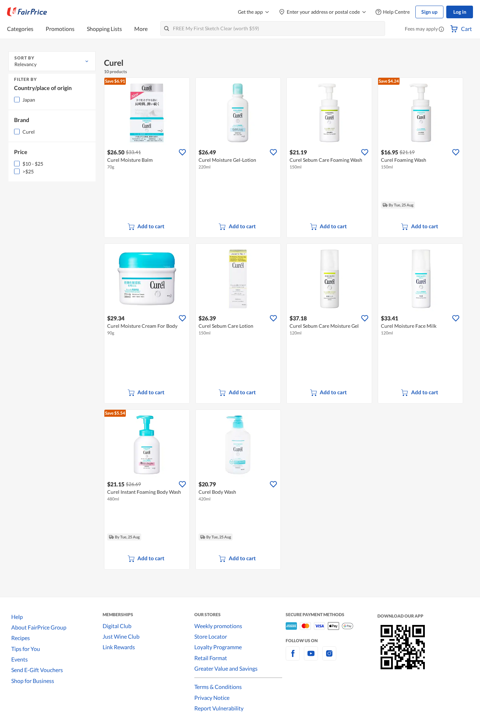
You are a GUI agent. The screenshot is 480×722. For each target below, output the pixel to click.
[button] (441, 29)
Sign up (429, 12)
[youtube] (311, 657)
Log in (459, 12)
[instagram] (329, 657)
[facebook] (293, 657)
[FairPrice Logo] (27, 12)
